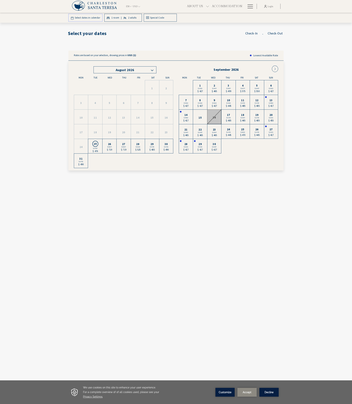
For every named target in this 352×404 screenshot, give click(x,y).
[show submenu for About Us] (207, 6)
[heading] (139, 34)
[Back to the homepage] (96, 6)
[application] (176, 392)
